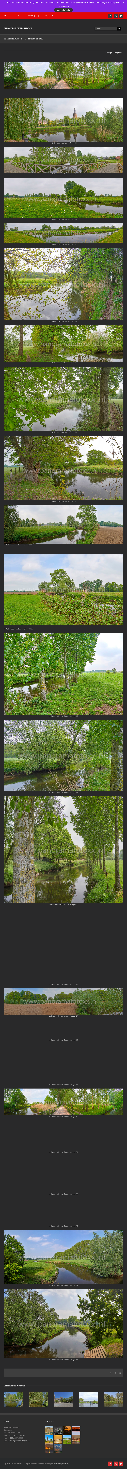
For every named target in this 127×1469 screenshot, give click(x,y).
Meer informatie (63, 9)
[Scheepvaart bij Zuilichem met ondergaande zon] (58, 1439)
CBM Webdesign (58, 1464)
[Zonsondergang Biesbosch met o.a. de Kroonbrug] (67, 1430)
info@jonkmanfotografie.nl (44, 16)
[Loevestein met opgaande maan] (49, 1448)
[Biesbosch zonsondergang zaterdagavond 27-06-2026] (58, 1448)
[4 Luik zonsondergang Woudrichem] (76, 1430)
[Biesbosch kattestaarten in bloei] (67, 1439)
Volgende (118, 52)
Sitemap (66, 1464)
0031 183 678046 (18, 1435)
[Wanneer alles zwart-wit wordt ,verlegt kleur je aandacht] (58, 1430)
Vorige (109, 52)
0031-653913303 (16, 1438)
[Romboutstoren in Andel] (49, 1439)
